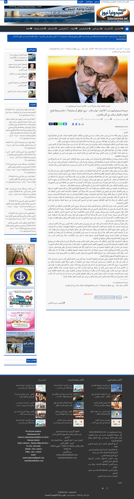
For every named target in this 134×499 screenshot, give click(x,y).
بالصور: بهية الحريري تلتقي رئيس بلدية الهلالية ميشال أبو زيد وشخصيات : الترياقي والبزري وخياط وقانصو (84, 37)
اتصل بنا (80, 2)
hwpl (28, 29)
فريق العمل (89, 2)
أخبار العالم (51, 29)
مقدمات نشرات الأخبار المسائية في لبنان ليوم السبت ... (62, 423)
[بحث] (5, 1)
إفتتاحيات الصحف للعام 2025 (104, 49)
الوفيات (72, 29)
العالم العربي (62, 29)
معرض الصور (96, 29)
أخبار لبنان (118, 29)
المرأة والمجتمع (83, 29)
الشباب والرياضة (39, 29)
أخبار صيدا (107, 29)
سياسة (119, 297)
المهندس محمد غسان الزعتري (17, 92)
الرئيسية (127, 49)
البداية (127, 28)
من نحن (97, 2)
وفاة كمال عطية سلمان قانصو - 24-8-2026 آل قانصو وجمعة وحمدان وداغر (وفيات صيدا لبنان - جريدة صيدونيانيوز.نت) (20, 112)
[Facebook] (107, 488)
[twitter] (102, 488)
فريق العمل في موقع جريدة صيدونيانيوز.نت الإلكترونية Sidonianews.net (18, 58)
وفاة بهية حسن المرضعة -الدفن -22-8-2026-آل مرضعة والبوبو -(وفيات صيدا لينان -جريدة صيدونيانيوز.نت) (20, 145)
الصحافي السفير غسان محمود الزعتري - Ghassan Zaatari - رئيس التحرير (17, 67)
